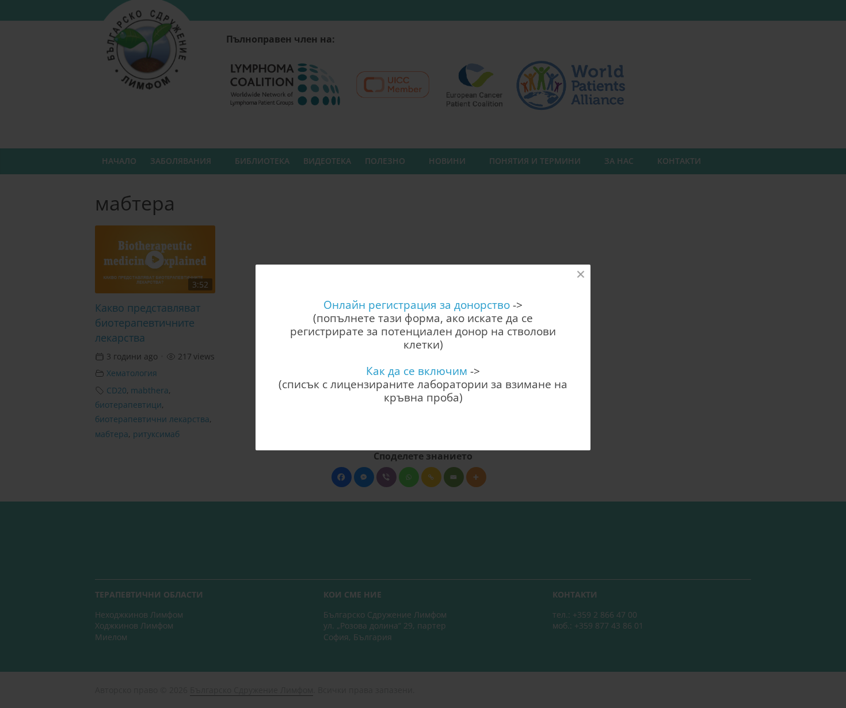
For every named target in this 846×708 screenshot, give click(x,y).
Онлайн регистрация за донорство (416, 304)
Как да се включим (416, 370)
